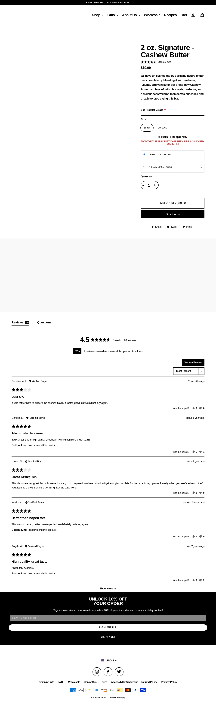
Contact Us (90, 682)
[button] (102, 14)
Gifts (111, 15)
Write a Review (193, 362)
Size (143, 119)
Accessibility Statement (124, 682)
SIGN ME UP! (108, 627)
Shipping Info (46, 682)
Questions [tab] (44, 322)
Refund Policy (149, 682)
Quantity (146, 176)
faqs (61, 682)
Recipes (170, 15)
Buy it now (172, 214)
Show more (106, 588)
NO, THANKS (108, 637)
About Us (129, 15)
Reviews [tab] (20, 322)
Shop (96, 15)
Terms (103, 682)
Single (147, 127)
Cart (183, 15)
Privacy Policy (169, 682)
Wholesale (152, 15)
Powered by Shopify (117, 697)
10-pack (162, 127)
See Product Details (152, 110)
